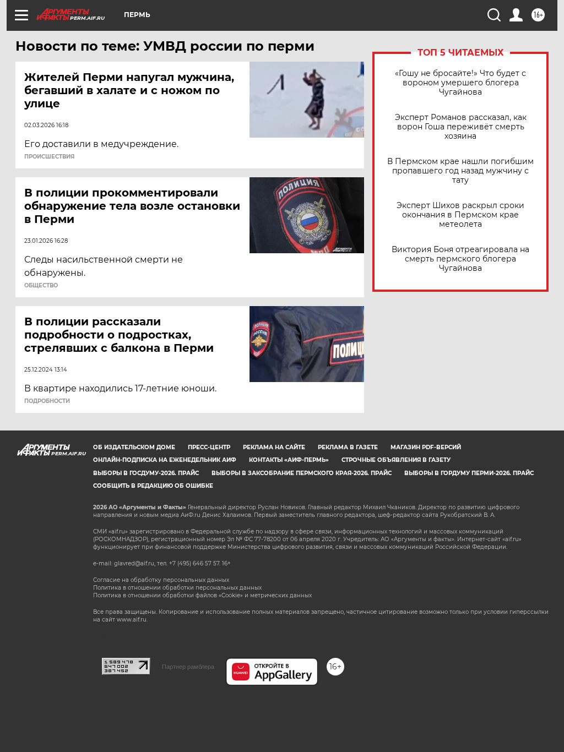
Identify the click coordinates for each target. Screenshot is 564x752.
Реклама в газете (348, 447)
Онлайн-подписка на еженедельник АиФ (164, 460)
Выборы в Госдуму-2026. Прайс (146, 473)
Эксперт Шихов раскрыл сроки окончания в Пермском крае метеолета (460, 215)
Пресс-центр (209, 447)
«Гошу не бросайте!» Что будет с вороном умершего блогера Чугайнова (460, 83)
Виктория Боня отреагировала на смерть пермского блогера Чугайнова (460, 259)
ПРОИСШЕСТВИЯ (49, 157)
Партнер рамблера (188, 666)
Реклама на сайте (274, 447)
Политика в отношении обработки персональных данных (177, 587)
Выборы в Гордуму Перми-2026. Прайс (469, 473)
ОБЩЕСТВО (41, 285)
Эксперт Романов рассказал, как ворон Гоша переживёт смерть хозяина (461, 127)
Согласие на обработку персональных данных (161, 580)
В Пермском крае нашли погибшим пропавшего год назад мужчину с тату (460, 171)
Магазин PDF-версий (426, 447)
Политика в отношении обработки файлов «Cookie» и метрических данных (202, 595)
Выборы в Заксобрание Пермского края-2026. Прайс (302, 473)
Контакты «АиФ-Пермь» (289, 460)
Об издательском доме (134, 447)
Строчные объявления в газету (396, 460)
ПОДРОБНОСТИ (47, 401)
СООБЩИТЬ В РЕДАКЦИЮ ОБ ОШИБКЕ (153, 485)
